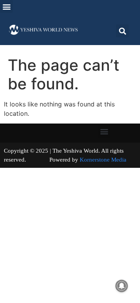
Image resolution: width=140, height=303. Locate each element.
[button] (6, 6)
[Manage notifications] (122, 286)
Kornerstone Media (103, 160)
